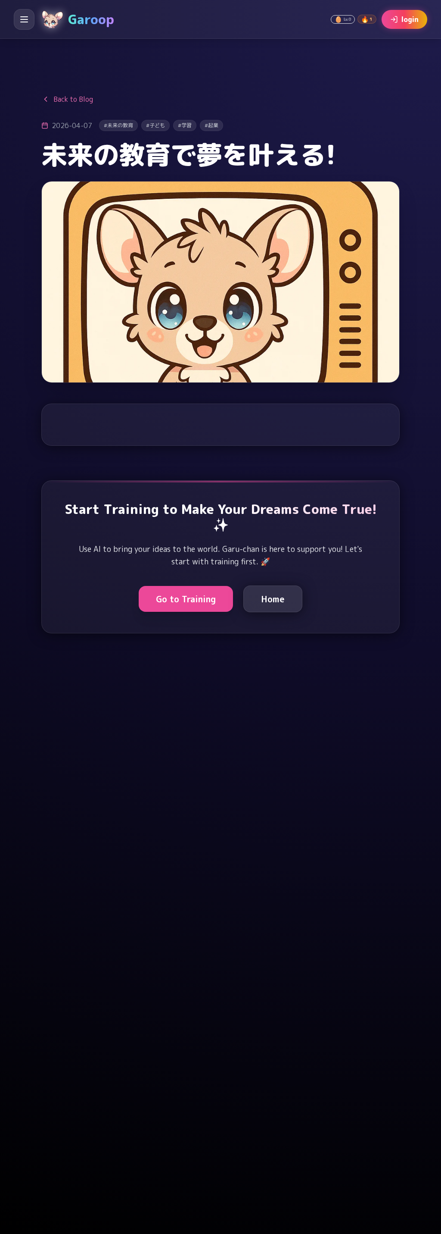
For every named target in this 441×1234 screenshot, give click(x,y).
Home (273, 599)
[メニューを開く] (24, 19)
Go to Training (186, 599)
